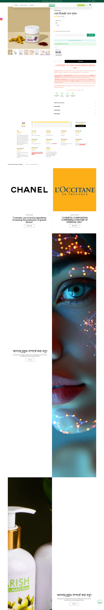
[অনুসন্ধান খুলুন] (86, 5)
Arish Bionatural (57, 10)
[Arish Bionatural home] (52, 5)
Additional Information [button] (59, 102)
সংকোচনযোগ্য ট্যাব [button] (57, 106)
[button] (55, 61)
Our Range (16, 5)
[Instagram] (1, 19)
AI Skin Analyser (81, 5)
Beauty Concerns (23, 5)
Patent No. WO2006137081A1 (32, 164)
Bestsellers (32, 5)
